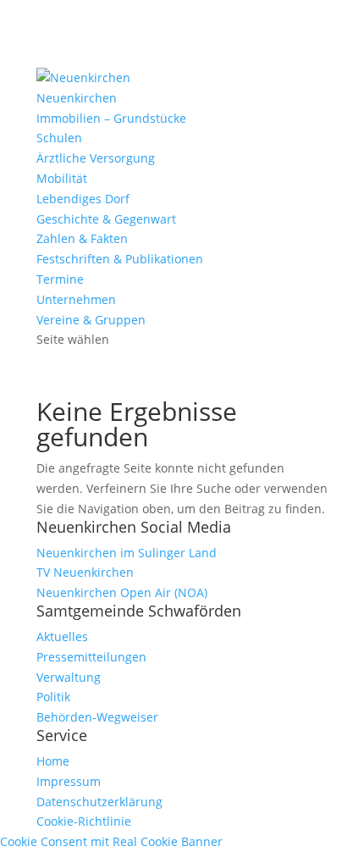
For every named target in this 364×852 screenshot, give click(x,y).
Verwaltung (68, 677)
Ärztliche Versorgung (95, 158)
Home (52, 761)
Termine (60, 279)
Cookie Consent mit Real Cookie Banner (111, 841)
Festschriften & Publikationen (119, 259)
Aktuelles (62, 636)
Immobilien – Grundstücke (111, 118)
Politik (53, 697)
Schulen (59, 138)
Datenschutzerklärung (99, 802)
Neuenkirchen (76, 98)
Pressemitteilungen (91, 657)
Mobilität (61, 178)
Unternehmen (76, 299)
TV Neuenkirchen (85, 572)
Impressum (68, 781)
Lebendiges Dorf (83, 199)
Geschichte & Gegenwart (106, 219)
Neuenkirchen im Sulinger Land (126, 553)
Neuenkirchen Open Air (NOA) (121, 592)
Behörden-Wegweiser (97, 717)
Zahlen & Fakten (82, 238)
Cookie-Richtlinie (83, 821)
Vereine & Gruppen (91, 320)
